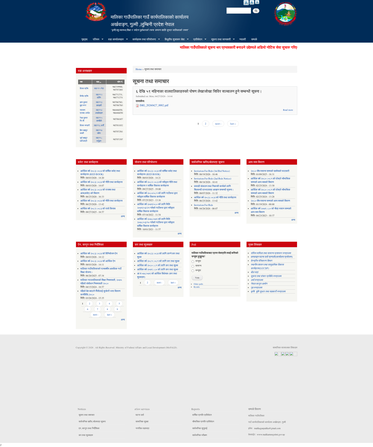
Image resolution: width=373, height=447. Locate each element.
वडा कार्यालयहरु (114, 39)
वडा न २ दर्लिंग (99, 96)
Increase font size (246, 2)
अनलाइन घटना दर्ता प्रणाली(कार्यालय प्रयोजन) (272, 256)
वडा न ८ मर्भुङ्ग (99, 139)
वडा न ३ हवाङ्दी (99, 103)
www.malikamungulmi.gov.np (271, 434)
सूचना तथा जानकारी (219, 39)
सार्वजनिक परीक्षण (199, 434)
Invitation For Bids (203, 205)
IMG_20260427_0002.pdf (154, 105)
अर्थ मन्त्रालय (257, 279)
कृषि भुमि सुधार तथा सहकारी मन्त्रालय (268, 291)
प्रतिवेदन (196, 39)
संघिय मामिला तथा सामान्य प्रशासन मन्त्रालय (271, 253)
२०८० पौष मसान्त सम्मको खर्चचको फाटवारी (270, 171)
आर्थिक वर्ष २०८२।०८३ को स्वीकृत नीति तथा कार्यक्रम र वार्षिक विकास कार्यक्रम (157, 183)
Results (197, 286)
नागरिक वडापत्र (142, 428)
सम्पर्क (254, 39)
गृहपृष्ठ (84, 39)
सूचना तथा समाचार (86, 414)
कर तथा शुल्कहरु (86, 434)
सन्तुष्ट (198, 260)
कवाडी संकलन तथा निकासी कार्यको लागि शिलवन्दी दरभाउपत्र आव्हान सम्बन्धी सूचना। (214, 187)
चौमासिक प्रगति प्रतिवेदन (203, 421)
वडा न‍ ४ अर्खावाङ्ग (99, 111)
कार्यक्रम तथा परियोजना (143, 39)
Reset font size (251, 2)
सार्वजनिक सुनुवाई (199, 428)
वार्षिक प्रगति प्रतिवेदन (202, 414)
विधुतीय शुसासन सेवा (173, 39)
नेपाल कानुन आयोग (259, 283)
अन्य (123, 216)
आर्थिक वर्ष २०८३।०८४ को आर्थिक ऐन (97, 261)
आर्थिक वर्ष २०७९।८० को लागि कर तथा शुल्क (157, 269)
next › (218, 123)
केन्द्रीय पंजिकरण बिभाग (262, 260)
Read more (288, 109)
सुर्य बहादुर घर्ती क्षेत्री (83, 139)
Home (139, 69)
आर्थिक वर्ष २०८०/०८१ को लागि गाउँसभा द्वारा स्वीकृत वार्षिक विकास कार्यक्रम (157, 194)
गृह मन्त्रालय (256, 287)
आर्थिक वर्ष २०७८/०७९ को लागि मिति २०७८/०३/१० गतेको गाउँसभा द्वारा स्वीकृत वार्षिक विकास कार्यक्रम (155, 222)
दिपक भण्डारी (85, 125)
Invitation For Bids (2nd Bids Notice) (212, 178)
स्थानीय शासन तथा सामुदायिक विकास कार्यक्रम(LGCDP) (267, 266)
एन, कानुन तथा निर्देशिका (89, 428)
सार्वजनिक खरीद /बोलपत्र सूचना (92, 421)
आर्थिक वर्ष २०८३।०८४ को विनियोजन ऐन (98, 253)
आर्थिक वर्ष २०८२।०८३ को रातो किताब (97, 208)
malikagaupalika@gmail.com (267, 428)
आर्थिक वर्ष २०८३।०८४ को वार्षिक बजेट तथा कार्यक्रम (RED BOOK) (100, 172)
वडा (97, 81)
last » (233, 123)
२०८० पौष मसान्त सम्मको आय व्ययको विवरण (270, 200)
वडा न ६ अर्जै (99, 125)
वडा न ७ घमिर (99, 131)
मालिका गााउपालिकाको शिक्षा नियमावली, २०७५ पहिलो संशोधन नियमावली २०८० (101, 281)
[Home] (97, 11)
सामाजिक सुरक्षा (142, 421)
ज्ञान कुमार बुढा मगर (83, 103)
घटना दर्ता (140, 414)
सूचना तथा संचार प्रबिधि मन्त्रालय (266, 276)
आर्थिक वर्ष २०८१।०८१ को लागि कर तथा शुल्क (158, 261)
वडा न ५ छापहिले (99, 119)
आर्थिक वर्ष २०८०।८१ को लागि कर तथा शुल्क (157, 265)
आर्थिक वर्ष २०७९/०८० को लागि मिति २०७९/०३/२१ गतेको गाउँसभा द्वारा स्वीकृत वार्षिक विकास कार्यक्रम (155, 208)
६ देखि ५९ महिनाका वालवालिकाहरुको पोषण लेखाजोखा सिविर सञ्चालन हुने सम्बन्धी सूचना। (199, 91)
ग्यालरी (242, 39)
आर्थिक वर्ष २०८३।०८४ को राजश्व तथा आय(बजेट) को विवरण (97, 191)
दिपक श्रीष (84, 88)
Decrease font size (257, 2)
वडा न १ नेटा (99, 88)
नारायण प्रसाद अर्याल (85, 111)
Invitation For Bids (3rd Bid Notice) (212, 171)
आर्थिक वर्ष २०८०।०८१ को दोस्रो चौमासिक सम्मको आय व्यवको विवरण (270, 180)
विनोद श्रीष (84, 95)
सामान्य (198, 265)
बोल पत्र (255, 272)
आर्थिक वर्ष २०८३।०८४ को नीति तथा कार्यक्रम (101, 182)
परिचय (94, 39)
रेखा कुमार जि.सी (84, 119)
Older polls (198, 284)
